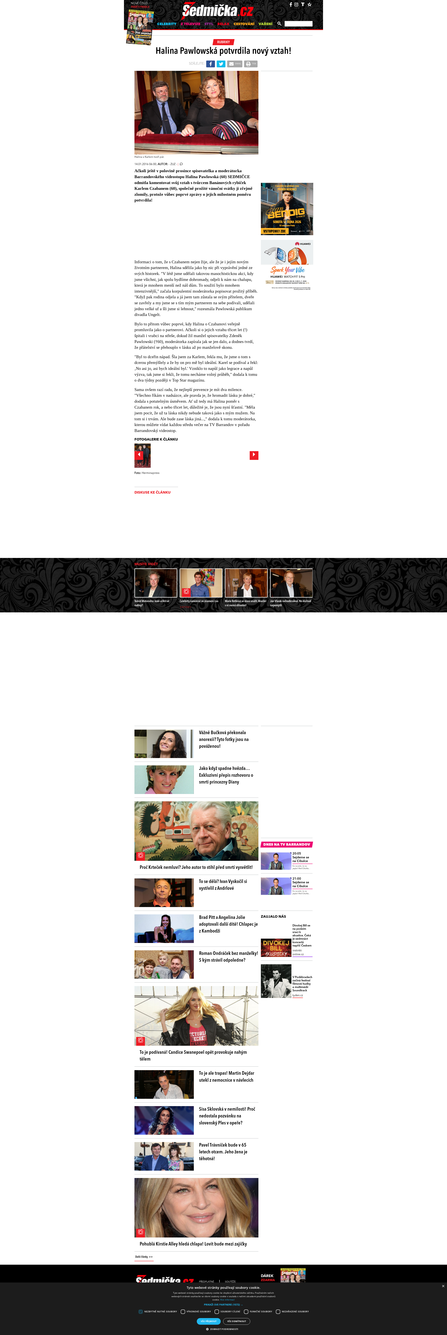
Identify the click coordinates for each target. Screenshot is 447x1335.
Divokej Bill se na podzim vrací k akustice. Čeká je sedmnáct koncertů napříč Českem (302, 935)
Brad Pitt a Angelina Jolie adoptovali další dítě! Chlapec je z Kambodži (228, 924)
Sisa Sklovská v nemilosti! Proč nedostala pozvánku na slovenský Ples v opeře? (227, 1116)
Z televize (190, 24)
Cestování (244, 24)
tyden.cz (297, 995)
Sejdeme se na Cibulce (300, 857)
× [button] (443, 1286)
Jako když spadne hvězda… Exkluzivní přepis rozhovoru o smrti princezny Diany (226, 775)
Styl (208, 24)
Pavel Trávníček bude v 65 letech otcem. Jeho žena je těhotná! (223, 1152)
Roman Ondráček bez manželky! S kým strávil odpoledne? (228, 957)
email (238, 64)
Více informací (227, 1299)
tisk (253, 64)
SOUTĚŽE (230, 1282)
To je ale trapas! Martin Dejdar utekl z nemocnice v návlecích (226, 1077)
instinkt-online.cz (298, 952)
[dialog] (223, 1308)
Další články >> (144, 1257)
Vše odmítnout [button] (236, 1321)
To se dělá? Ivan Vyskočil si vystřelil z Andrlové (223, 885)
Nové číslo (140, 5)
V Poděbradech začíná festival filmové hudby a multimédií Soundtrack (302, 984)
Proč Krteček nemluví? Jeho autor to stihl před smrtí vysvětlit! (196, 867)
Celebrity (167, 24)
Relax (223, 24)
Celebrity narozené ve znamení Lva (199, 601)
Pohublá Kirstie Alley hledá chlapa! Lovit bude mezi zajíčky (193, 1244)
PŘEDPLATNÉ (206, 1282)
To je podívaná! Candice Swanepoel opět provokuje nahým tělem (193, 1056)
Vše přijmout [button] (209, 1321)
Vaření (265, 24)
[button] (223, 1304)
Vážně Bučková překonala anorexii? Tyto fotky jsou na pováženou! (224, 739)
